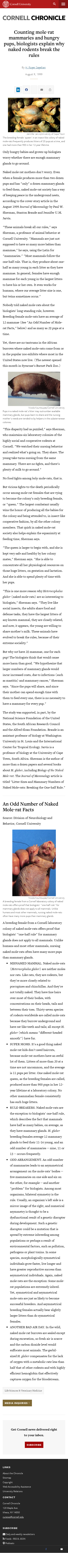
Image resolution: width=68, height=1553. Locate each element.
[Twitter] (53, 1549)
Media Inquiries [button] (16, 1403)
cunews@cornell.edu (13, 1517)
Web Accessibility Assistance (17, 1486)
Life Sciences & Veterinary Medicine (23, 1390)
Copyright (8, 1482)
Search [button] (54, 4)
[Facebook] (46, 1549)
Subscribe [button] (34, 1445)
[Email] (61, 1549)
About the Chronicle (13, 1473)
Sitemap (7, 1477)
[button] (34, 115)
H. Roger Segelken (35, 67)
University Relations (12, 1491)
